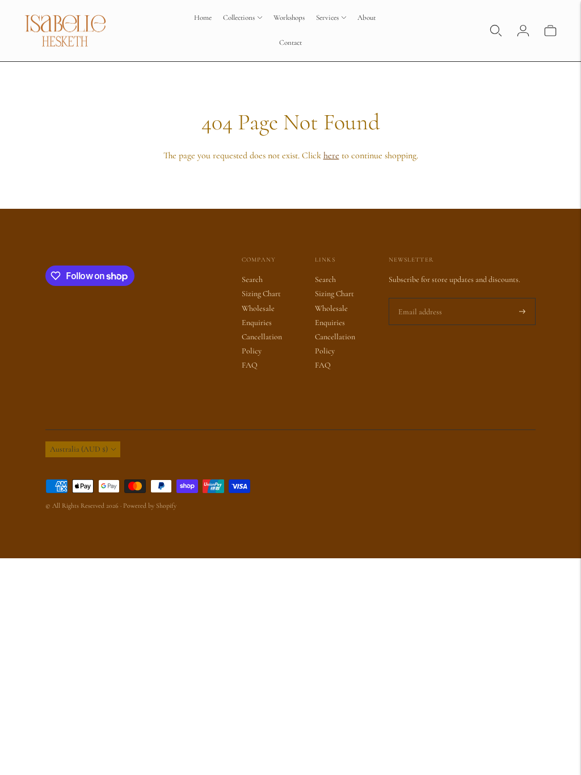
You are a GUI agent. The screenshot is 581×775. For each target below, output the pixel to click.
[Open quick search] (496, 30)
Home (203, 17)
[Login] (523, 30)
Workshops (289, 17)
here (331, 155)
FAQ (250, 365)
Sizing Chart (261, 293)
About (366, 17)
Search (252, 279)
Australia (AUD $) (79, 449)
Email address (418, 298)
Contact (290, 42)
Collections (239, 17)
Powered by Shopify (149, 505)
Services (327, 17)
